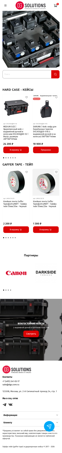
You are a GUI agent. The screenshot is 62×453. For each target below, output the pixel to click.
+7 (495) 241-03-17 (11, 381)
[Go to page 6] (15, 157)
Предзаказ (46, 150)
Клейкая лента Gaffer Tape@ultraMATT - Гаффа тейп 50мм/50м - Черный (15, 204)
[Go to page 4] (10, 157)
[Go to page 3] (8, 157)
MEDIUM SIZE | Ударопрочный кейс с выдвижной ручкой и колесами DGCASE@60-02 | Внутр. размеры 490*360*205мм (15, 133)
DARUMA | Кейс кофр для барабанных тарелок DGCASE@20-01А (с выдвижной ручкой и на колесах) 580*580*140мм (44, 132)
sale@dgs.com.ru (10, 384)
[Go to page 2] (5, 157)
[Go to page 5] (12, 157)
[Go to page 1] (3, 157)
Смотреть (31, 333)
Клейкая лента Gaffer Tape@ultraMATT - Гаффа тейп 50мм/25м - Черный (45, 204)
